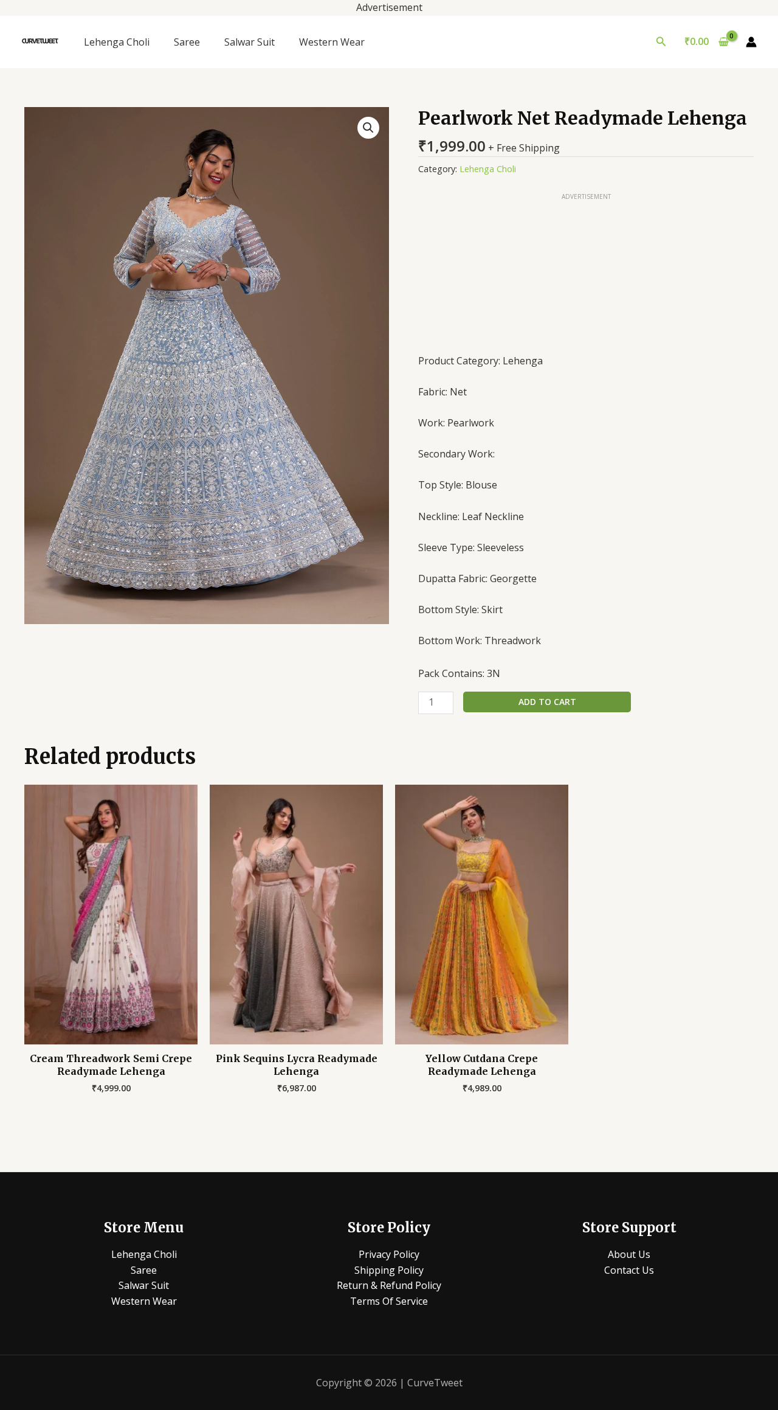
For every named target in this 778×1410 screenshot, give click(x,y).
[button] (661, 42)
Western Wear (332, 42)
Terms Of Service (389, 1301)
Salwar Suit (249, 42)
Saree (187, 42)
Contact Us (629, 1270)
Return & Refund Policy (389, 1285)
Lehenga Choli (117, 42)
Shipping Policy (389, 1270)
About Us (629, 1254)
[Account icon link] (751, 41)
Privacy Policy (389, 1254)
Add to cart (547, 701)
